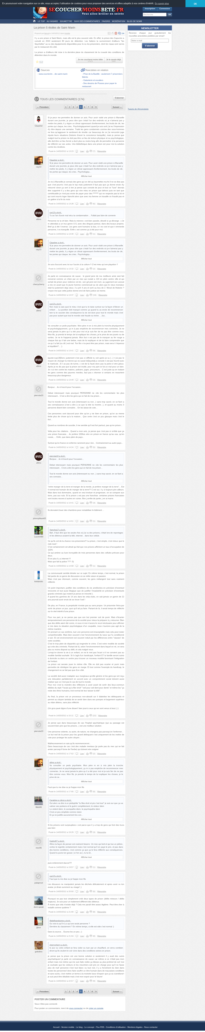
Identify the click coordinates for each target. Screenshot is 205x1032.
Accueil (56, 1027)
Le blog (79, 1027)
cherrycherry (38, 284)
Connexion (164, 8)
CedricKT (54, 841)
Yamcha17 (54, 530)
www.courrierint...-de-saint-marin (53, 74)
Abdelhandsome (57, 921)
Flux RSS (100, 1027)
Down (90, 151)
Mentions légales (134, 1027)
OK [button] (195, 4)
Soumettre (66, 21)
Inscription (150, 8)
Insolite (67, 33)
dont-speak (39, 907)
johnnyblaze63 (39, 518)
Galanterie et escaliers (93, 80)
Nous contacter (151, 1027)
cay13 (38, 167)
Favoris (106, 21)
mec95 (39, 848)
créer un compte (96, 1008)
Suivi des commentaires (87, 21)
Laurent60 (38, 537)
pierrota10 (38, 395)
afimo (38, 219)
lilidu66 (39, 807)
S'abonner (119, 98)
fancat (46, 33)
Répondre (101, 151)
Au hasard (52, 21)
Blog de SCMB (134, 21)
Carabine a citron (57, 800)
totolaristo (38, 581)
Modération (118, 21)
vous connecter (76, 1008)
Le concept (89, 1027)
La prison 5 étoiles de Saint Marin (54, 27)
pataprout (38, 883)
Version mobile (67, 1027)
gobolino (38, 951)
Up (87, 151)
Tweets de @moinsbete (138, 109)
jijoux (38, 927)
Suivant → (117, 107)
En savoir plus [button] (162, 3)
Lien (82, 151)
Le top (41, 21)
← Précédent (43, 107)
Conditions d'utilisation (116, 1027)
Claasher (39, 126)
